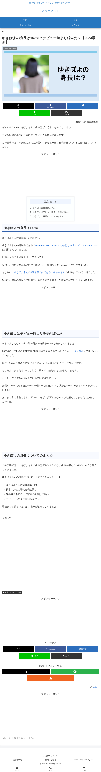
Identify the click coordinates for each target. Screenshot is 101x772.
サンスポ (79, 351)
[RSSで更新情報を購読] (50, 678)
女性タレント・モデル (13, 592)
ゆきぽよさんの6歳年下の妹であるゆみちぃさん (39, 272)
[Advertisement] (50, 175)
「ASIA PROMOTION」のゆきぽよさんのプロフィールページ (65, 245)
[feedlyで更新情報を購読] (75, 671)
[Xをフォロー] (26, 671)
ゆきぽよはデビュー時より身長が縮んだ (51, 212)
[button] (66, 113)
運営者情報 (17, 760)
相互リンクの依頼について (50, 764)
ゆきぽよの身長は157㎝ (43, 208)
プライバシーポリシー (83, 760)
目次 (46, 201)
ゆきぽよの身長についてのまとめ (48, 216)
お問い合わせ (50, 760)
